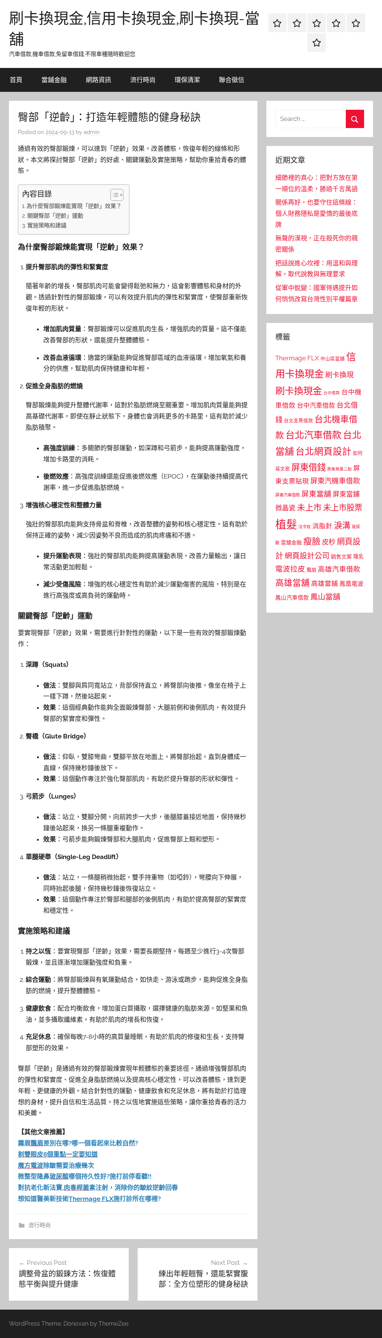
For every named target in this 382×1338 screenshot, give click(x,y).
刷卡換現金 (298, 390)
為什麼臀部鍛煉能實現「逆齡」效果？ (74, 206)
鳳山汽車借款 (292, 597)
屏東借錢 (308, 467)
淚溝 (342, 525)
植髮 (286, 524)
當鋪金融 (54, 80)
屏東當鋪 (346, 494)
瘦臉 (311, 541)
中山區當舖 (332, 358)
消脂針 (322, 526)
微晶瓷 (285, 508)
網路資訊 (98, 80)
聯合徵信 (231, 80)
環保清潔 (187, 80)
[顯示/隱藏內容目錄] (113, 195)
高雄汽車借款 (339, 569)
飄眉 (311, 570)
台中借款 (331, 392)
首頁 (16, 80)
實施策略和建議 (46, 225)
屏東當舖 (316, 493)
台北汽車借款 (313, 435)
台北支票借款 (298, 420)
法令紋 (304, 527)
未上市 (309, 507)
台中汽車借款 (316, 405)
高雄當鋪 (324, 583)
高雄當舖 (292, 583)
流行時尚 (143, 80)
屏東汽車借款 (287, 495)
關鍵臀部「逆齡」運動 (55, 215)
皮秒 (328, 542)
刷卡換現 (339, 375)
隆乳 (358, 557)
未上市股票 (342, 507)
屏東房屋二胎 (339, 469)
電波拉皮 (290, 569)
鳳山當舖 (325, 596)
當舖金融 (291, 542)
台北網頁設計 (323, 451)
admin (92, 132)
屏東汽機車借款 (335, 481)
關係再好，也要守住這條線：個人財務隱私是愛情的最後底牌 (316, 213)
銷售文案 (341, 557)
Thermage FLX (297, 358)
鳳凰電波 (351, 583)
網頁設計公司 (307, 555)
